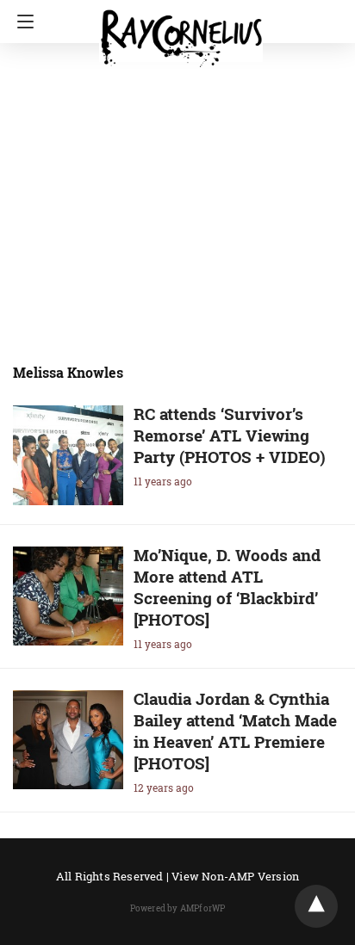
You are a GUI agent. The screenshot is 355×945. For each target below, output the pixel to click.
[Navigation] (21, 21)
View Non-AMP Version (235, 876)
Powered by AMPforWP (178, 908)
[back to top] (316, 906)
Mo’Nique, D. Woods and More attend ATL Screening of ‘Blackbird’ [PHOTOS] (227, 587)
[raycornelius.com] (181, 31)
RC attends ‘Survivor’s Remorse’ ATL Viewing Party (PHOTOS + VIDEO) (230, 435)
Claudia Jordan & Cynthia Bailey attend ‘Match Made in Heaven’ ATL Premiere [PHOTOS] (235, 731)
